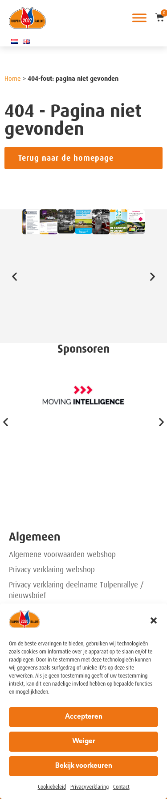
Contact (121, 787)
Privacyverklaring (89, 787)
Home (12, 79)
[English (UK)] (26, 41)
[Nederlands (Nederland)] (14, 41)
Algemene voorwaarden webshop (62, 554)
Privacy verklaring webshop (52, 569)
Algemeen (34, 536)
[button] (153, 620)
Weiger (83, 741)
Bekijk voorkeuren (83, 766)
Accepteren (83, 717)
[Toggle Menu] (139, 17)
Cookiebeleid (52, 787)
